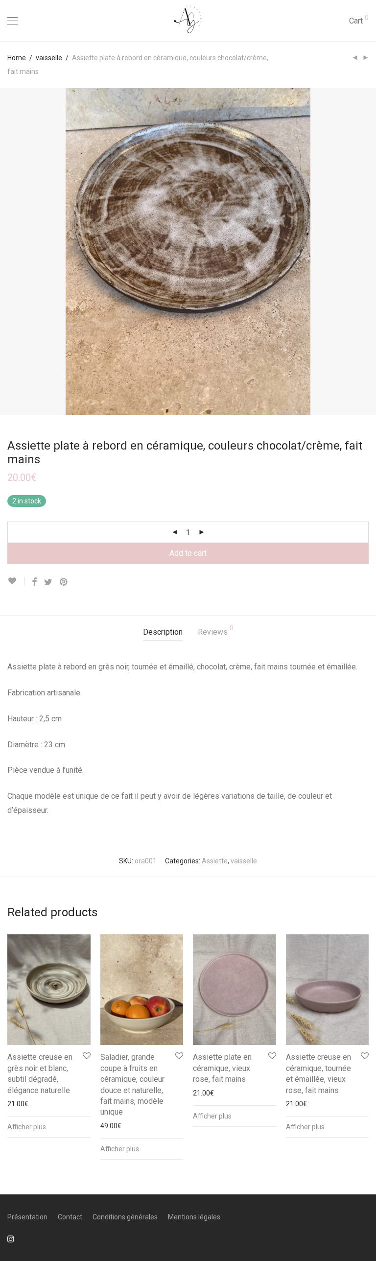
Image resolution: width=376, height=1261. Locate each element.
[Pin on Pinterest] (64, 582)
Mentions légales (194, 1217)
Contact (70, 1217)
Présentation (27, 1217)
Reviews (216, 630)
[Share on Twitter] (48, 582)
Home (16, 58)
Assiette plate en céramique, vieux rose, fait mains (222, 1068)
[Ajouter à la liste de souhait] (15, 581)
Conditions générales (125, 1217)
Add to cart (188, 553)
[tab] (162, 632)
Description (163, 632)
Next (367, 251)
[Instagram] (10, 1238)
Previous (9, 251)
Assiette (215, 861)
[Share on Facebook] (34, 582)
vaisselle (49, 58)
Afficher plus (26, 1127)
